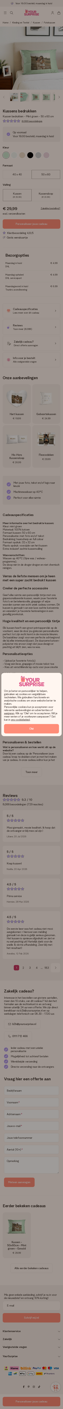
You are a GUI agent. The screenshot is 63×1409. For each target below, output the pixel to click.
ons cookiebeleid (20, 719)
